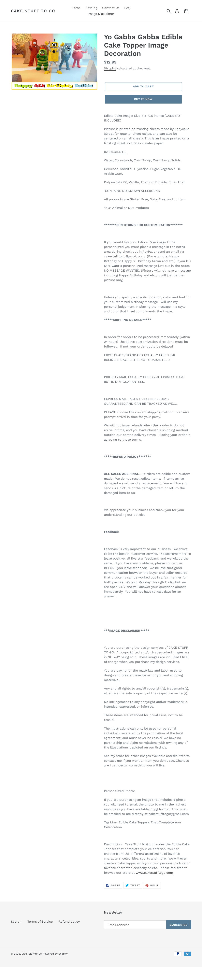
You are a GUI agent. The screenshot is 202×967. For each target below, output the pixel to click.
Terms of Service (40, 921)
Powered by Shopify (55, 953)
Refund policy (69, 921)
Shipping (110, 68)
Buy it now (143, 99)
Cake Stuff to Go (33, 10)
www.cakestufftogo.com (154, 873)
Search (16, 921)
